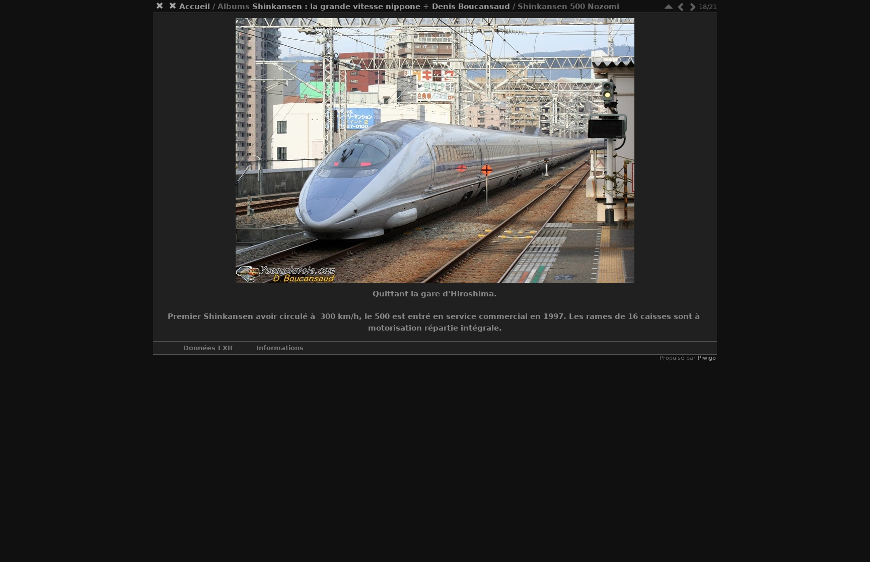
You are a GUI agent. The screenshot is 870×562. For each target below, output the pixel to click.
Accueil (194, 6)
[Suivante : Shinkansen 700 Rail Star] (693, 7)
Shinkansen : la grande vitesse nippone (336, 6)
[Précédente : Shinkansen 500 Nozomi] (681, 7)
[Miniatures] (669, 7)
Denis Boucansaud (471, 6)
